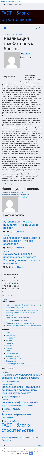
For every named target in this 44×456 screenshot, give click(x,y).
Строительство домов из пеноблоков (16, 195)
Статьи (7, 34)
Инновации (10, 335)
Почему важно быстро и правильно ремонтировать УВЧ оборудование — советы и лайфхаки (21, 258)
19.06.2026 (8, 397)
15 (15, 283)
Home (38, 445)
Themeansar (6, 440)
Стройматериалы (13, 358)
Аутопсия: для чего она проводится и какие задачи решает (20, 224)
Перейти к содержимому (10, 1)
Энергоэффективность (15, 364)
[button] (36, 28)
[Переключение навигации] (20, 27)
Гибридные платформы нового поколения (23, 325)
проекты (9, 345)
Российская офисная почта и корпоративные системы (20, 404)
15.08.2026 (8, 381)
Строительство (17, 34)
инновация (10, 338)
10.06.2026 (8, 421)
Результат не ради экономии (11, 192)
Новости (9, 343)
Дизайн (9, 333)
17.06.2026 (8, 409)
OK (31, 453)
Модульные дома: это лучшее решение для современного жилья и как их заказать (22, 312)
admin (27, 53)
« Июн (4, 299)
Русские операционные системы (20, 323)
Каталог (9, 340)
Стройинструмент (13, 356)
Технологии (11, 361)
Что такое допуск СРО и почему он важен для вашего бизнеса (22, 376)
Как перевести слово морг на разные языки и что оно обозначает (22, 241)
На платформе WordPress (12, 437)
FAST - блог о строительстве (18, 427)
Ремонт (9, 348)
